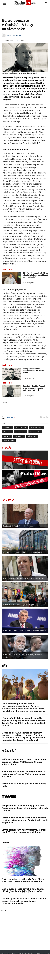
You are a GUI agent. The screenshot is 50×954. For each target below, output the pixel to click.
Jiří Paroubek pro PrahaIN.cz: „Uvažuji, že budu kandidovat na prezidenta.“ (35, 275)
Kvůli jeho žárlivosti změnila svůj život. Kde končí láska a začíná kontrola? (24, 880)
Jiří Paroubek (19, 436)
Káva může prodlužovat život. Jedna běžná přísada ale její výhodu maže (23, 890)
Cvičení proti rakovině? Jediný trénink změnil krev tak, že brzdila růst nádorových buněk (24, 901)
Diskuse (10, 417)
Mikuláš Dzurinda (36, 428)
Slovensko (7, 436)
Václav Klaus (32, 436)
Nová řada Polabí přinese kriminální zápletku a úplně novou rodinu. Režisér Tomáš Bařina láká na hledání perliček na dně (24, 722)
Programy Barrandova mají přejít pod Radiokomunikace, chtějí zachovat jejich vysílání (25, 808)
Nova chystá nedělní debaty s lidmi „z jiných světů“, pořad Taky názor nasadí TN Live (24, 774)
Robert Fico (7, 432)
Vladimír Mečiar (35, 432)
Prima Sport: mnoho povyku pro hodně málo (24, 784)
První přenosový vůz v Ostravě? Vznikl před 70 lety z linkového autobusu (24, 831)
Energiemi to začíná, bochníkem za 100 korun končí (33, 370)
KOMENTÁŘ (7, 428)
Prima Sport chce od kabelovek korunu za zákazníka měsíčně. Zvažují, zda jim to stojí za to (25, 820)
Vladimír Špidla (9, 440)
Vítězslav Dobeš (14, 35)
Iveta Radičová (21, 432)
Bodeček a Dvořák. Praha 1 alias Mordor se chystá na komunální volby (34, 388)
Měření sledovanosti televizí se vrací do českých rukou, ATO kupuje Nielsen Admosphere (24, 762)
